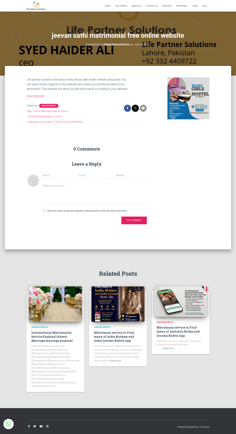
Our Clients (121, 6)
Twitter (35, 426)
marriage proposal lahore (40, 121)
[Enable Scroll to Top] (230, 428)
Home (107, 6)
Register (166, 6)
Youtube (41, 426)
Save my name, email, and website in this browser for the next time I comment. (87, 211)
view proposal (35, 96)
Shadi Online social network (69, 121)
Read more (115, 360)
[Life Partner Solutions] (36, 6)
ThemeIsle (204, 427)
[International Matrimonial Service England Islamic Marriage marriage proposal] (55, 304)
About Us (136, 6)
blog (204, 6)
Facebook (28, 426)
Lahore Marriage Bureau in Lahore (50, 111)
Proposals (181, 6)
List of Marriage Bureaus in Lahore (44, 116)
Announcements (48, 106)
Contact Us (152, 6)
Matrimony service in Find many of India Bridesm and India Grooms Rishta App (114, 337)
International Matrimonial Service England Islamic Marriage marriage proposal (52, 337)
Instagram (47, 426)
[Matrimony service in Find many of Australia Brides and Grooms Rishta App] (180, 301)
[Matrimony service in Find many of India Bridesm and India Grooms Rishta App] (118, 304)
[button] (8, 424)
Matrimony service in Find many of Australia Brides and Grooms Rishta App (178, 331)
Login (194, 6)
